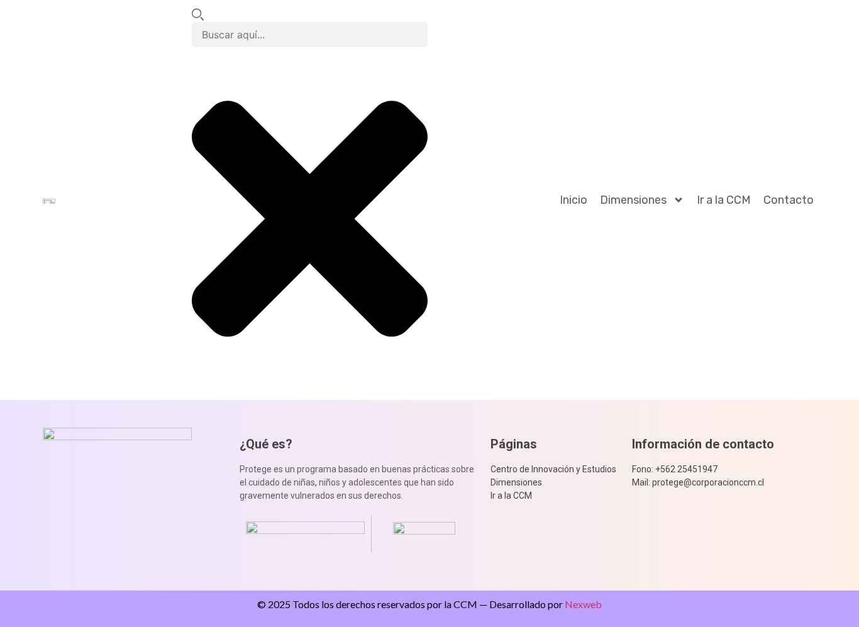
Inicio (573, 200)
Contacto (788, 200)
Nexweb (583, 604)
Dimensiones (633, 200)
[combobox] (310, 34)
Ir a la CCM (724, 200)
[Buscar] (198, 15)
